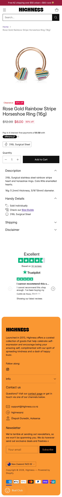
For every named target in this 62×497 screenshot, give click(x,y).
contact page (35, 393)
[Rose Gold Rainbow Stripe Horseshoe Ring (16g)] (31, 65)
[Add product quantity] (18, 159)
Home (5, 27)
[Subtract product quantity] (6, 159)
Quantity (7, 152)
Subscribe (47, 449)
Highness (30, 470)
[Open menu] (4, 9)
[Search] (55, 17)
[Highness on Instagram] (8, 369)
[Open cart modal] (56, 9)
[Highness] (31, 9)
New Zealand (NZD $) (21, 464)
